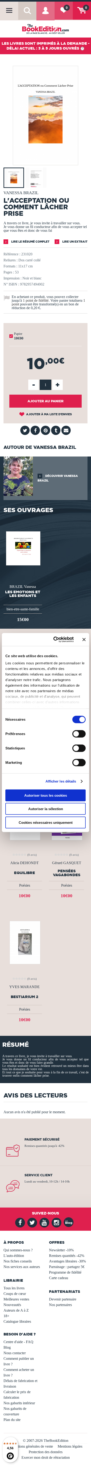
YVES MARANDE (24, 987)
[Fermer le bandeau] (84, 639)
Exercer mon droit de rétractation (45, 1457)
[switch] (79, 733)
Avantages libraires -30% (67, 1261)
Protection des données (46, 1452)
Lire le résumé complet (29, 241)
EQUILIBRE (24, 873)
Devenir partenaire (62, 1299)
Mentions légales (70, 1446)
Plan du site (12, 1420)
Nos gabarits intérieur (19, 1403)
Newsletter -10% (61, 1250)
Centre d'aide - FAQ (18, 1342)
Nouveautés (12, 1305)
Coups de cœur (15, 1294)
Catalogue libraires (17, 1321)
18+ (6, 1316)
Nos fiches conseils (18, 1261)
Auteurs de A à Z (16, 1310)
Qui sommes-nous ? (18, 1250)
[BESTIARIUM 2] (25, 942)
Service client (38, 1175)
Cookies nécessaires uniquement (46, 822)
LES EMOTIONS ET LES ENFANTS (22, 593)
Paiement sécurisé (42, 1139)
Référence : (12, 254)
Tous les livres (14, 1288)
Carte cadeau (58, 1278)
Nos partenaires (60, 1305)
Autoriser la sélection (45, 809)
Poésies (24, 885)
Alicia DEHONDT (24, 863)
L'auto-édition (14, 1256)
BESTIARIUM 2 (24, 997)
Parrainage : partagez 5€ (66, 1267)
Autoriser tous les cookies (45, 795)
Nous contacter (15, 1353)
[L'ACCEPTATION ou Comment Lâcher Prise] (45, 162)
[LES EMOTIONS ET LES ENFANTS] (22, 548)
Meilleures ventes (16, 1299)
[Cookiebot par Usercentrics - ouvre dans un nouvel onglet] (55, 640)
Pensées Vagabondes (66, 873)
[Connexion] (45, 14)
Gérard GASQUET (66, 863)
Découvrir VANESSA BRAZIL (58, 478)
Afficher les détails (61, 781)
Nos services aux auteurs (22, 1267)
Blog (7, 1347)
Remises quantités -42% (66, 1256)
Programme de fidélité (65, 1272)
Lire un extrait (75, 241)
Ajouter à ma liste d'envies (48, 414)
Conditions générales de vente (31, 1446)
